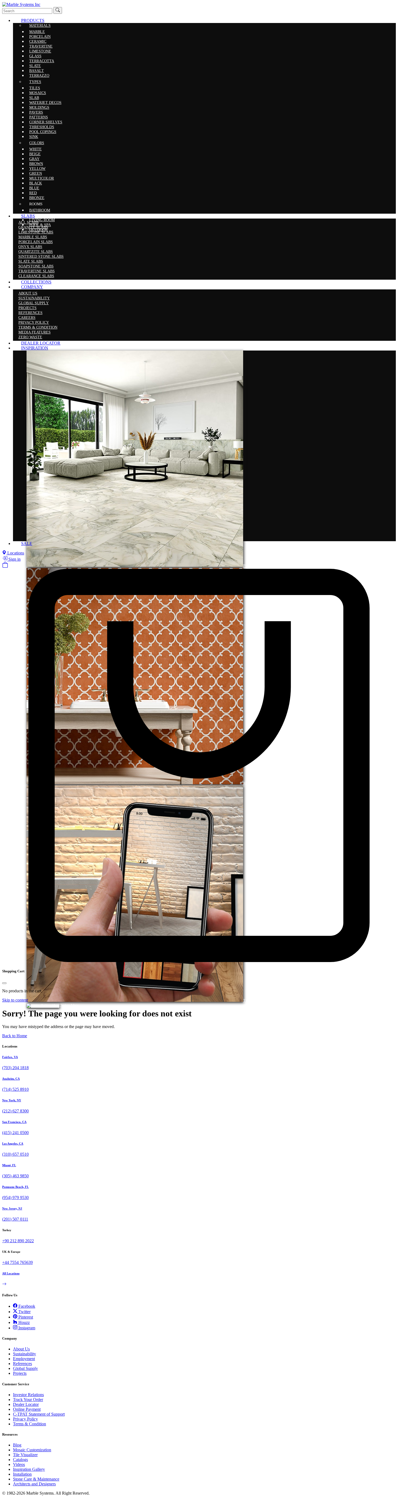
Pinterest (25, 1317)
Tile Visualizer (25, 1454)
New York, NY (11, 1100)
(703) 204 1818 (15, 1067)
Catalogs (20, 1459)
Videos (19, 1464)
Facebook (26, 1306)
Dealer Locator (26, 1404)
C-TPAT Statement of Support (39, 1414)
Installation (22, 1474)
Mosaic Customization (32, 1450)
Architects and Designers (34, 1484)
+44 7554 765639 (17, 1262)
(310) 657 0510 (15, 1154)
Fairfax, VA (10, 1057)
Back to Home (14, 1035)
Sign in (14, 559)
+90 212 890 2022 (18, 1240)
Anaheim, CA (11, 1078)
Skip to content (15, 1000)
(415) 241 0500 (15, 1132)
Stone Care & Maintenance (36, 1479)
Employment (24, 1358)
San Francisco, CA (14, 1122)
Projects (20, 1373)
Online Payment (27, 1409)
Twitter (24, 1311)
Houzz (23, 1322)
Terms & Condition (29, 1424)
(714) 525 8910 (15, 1089)
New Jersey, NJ (12, 1208)
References (22, 1363)
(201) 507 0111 (15, 1219)
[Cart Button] (5, 566)
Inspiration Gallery (29, 1469)
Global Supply (25, 1368)
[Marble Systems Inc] (21, 4)
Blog (17, 1445)
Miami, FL (9, 1165)
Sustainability (24, 1354)
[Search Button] (57, 10)
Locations (15, 553)
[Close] (4, 983)
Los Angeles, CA (12, 1143)
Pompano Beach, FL (15, 1186)
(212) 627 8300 (15, 1111)
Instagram (26, 1328)
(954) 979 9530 (15, 1197)
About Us (21, 1349)
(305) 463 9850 (15, 1176)
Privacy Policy (25, 1419)
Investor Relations (28, 1394)
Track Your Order (28, 1399)
